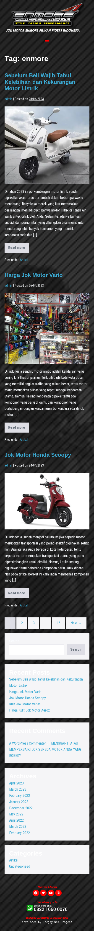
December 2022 (21, 808)
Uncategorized (19, 866)
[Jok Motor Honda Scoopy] (47, 501)
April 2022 (16, 820)
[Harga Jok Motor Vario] (47, 328)
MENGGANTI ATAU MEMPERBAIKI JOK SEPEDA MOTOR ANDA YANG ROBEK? (45, 749)
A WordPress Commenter (27, 743)
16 (58, 623)
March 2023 (17, 789)
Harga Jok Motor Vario (34, 275)
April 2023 (16, 783)
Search (14, 641)
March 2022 (17, 826)
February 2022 (19, 833)
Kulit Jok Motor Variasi (25, 704)
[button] (47, 41)
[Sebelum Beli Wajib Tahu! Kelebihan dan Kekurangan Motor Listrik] (47, 145)
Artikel (24, 260)
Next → (76, 623)
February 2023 (19, 795)
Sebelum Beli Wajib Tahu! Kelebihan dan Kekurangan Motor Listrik (40, 82)
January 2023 (18, 802)
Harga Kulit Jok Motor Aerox (29, 710)
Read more (18, 246)
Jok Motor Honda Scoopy (38, 455)
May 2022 (16, 814)
